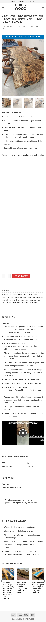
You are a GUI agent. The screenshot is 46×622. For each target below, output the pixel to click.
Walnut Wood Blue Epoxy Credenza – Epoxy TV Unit (22, 586)
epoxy (25, 297)
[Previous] (1, 585)
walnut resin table (23, 302)
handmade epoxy (7, 300)
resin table (9, 302)
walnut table (33, 302)
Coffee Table (10, 297)
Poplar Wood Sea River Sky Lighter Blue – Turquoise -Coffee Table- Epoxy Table (38, 587)
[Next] (43, 104)
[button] (3, 6)
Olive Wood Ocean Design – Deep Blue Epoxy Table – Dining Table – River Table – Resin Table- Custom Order (8, 590)
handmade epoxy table (21, 300)
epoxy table (31, 297)
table (14, 302)
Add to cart (21, 276)
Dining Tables (22, 294)
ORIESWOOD (7, 26)
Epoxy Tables (22, 26)
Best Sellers (13, 294)
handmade (39, 297)
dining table (18, 297)
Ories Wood (18, 6)
